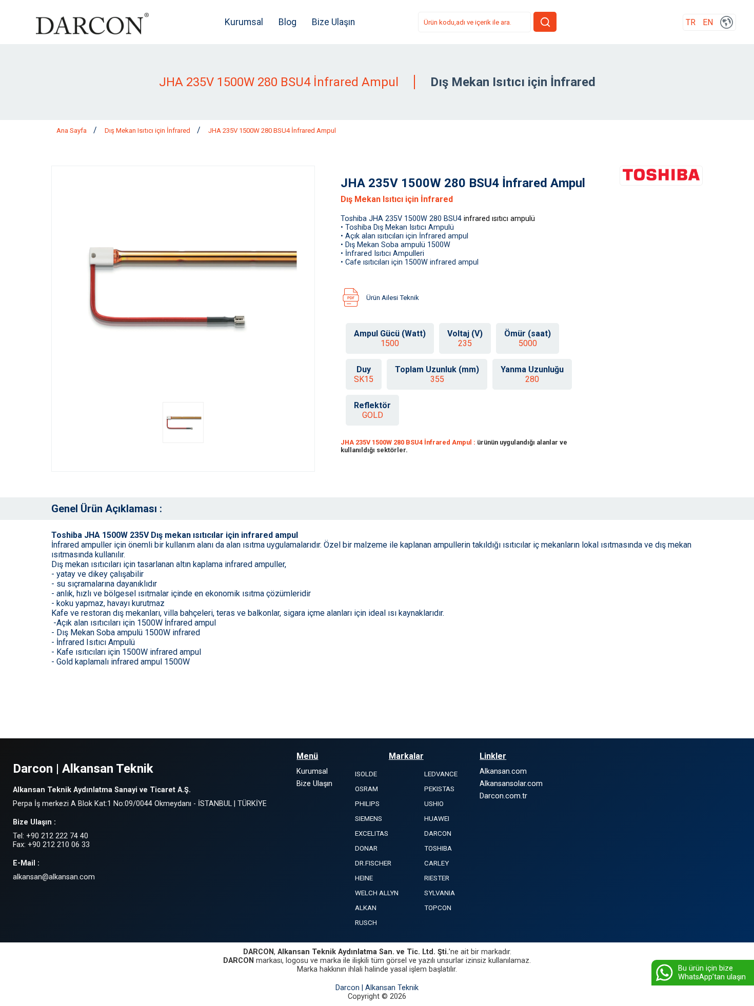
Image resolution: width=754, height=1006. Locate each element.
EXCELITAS (371, 833)
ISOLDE (366, 774)
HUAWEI (436, 818)
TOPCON (437, 908)
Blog (287, 22)
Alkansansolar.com (511, 783)
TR (691, 22)
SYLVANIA (439, 893)
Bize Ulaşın (333, 22)
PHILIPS (367, 804)
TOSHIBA (438, 848)
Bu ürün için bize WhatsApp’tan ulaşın (712, 972)
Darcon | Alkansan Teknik (377, 987)
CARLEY (436, 863)
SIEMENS (368, 818)
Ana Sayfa (72, 130)
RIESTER (436, 878)
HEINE (364, 878)
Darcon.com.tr (503, 796)
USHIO (434, 804)
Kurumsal (244, 22)
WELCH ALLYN (377, 893)
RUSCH (366, 923)
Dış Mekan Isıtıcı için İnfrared (148, 130)
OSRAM (366, 789)
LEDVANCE (441, 774)
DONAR (366, 848)
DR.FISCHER (373, 863)
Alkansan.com (503, 771)
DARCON (437, 833)
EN (708, 22)
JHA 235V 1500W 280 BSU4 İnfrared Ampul (272, 130)
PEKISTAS (439, 789)
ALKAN (365, 908)
